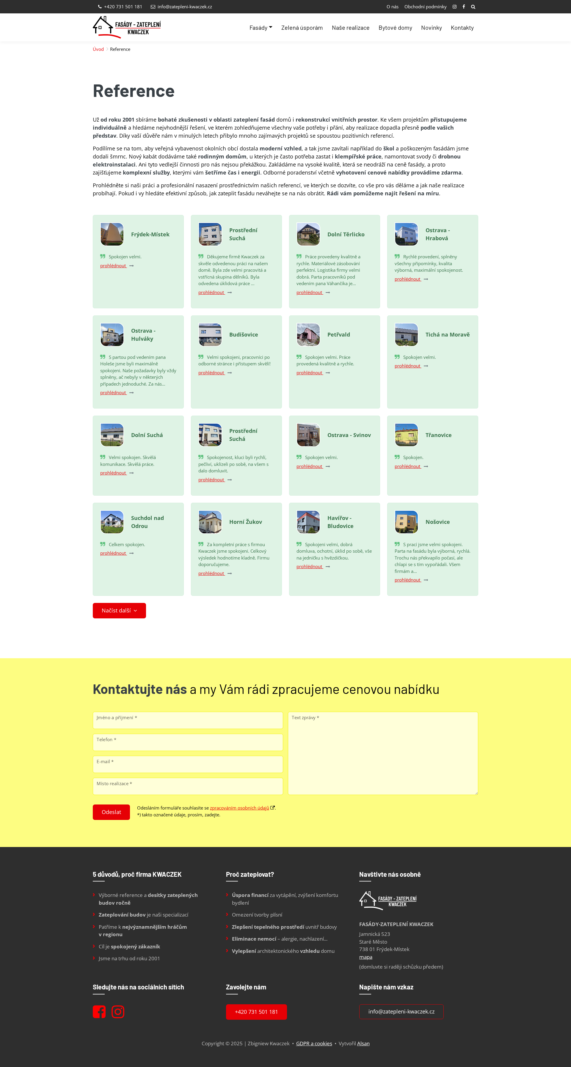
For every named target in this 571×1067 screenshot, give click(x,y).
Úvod (98, 49)
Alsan (363, 1043)
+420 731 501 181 (122, 7)
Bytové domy (395, 27)
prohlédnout (113, 265)
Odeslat (111, 811)
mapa (365, 956)
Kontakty (462, 27)
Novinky (431, 27)
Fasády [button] (258, 27)
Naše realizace (351, 27)
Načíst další (117, 610)
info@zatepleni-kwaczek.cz (184, 7)
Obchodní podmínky (425, 7)
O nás (393, 7)
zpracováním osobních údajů (239, 808)
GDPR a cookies (314, 1043)
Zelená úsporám (302, 27)
